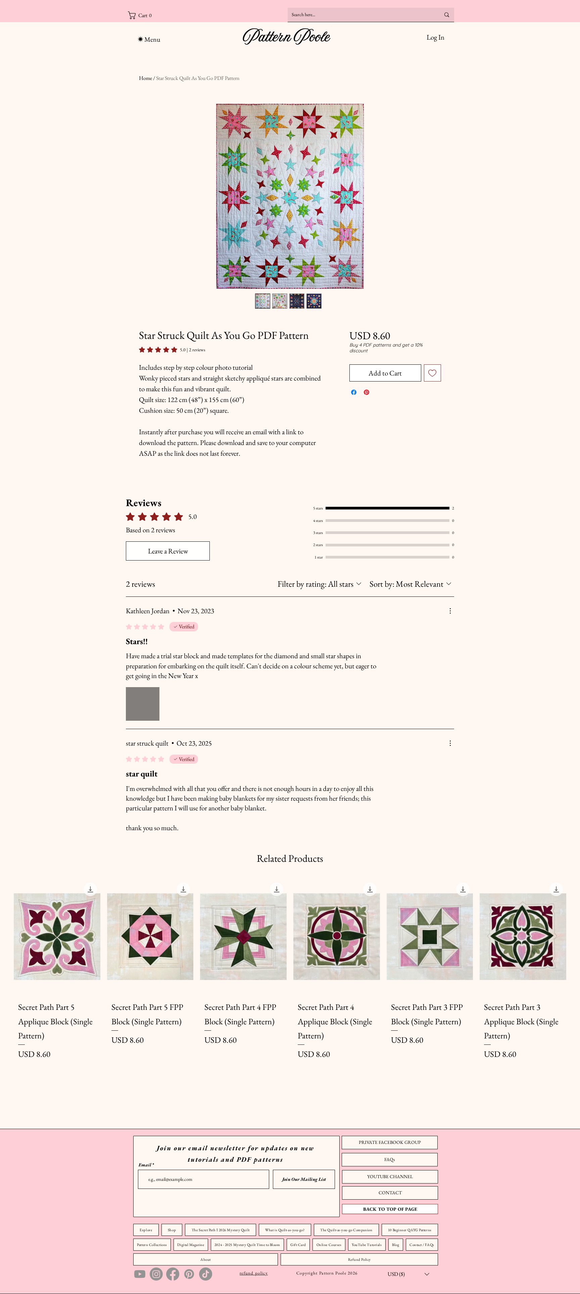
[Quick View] (57, 937)
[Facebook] (172, 1274)
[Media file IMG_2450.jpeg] (142, 704)
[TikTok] (205, 1274)
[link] (172, 350)
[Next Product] (576, 937)
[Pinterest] (189, 1274)
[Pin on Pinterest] (366, 392)
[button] (164, 15)
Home (145, 78)
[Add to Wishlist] (432, 373)
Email (145, 1164)
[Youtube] (139, 1274)
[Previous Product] (4, 937)
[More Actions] (450, 611)
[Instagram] (156, 1274)
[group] (290, 991)
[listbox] (408, 1274)
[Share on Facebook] (354, 392)
